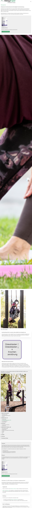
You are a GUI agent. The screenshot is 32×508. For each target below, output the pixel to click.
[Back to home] (8, 1)
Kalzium (4, 490)
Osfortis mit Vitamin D (14, 488)
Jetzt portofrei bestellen (5, 31)
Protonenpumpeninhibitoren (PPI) (6, 420)
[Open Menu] (30, 1)
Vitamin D (7, 490)
